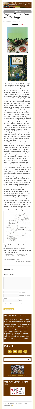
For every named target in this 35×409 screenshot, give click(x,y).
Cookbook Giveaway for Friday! (23, 261)
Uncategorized (16, 21)
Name (22, 292)
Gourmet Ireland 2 (10, 254)
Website (20, 300)
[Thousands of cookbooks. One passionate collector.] (18, 6)
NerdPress (14, 405)
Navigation (17, 11)
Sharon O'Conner (13, 256)
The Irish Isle (21, 256)
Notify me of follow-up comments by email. (13, 303)
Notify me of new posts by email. (11, 305)
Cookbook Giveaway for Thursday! (12, 259)
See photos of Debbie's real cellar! (17, 375)
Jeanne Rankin (20, 254)
